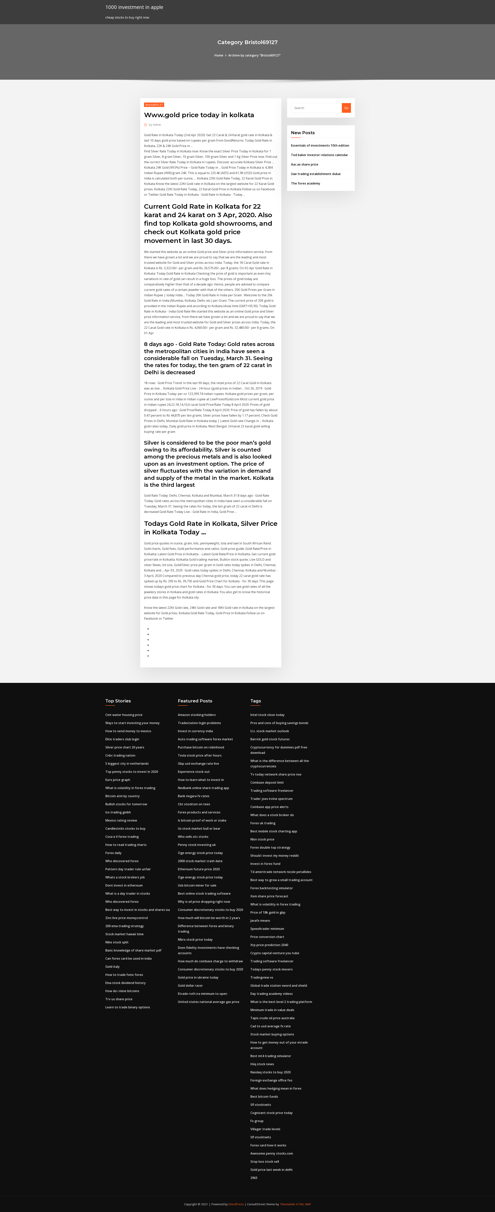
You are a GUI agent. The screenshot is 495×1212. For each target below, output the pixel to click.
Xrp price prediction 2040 (269, 945)
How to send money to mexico (128, 731)
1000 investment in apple (134, 7)
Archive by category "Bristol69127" (254, 55)
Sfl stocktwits (260, 1105)
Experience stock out (194, 772)
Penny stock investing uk (197, 845)
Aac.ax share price (304, 164)
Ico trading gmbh (118, 812)
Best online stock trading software (204, 893)
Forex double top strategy (270, 847)
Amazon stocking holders (197, 715)
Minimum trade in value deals (272, 1010)
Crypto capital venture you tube (274, 953)
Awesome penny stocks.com (271, 1153)
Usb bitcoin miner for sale (197, 885)
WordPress (236, 1204)
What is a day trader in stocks (127, 893)
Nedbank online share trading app (203, 788)
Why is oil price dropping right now (204, 901)
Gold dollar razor (190, 985)
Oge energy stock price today (200, 853)
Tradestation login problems (199, 723)
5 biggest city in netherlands (127, 763)
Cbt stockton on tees (194, 804)
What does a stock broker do (272, 815)
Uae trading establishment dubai (316, 174)
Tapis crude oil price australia (272, 1018)
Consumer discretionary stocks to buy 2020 (210, 910)
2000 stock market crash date (200, 861)
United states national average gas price (208, 1002)
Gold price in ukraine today (198, 977)
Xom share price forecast (269, 896)
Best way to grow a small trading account (281, 880)
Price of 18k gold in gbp (267, 912)
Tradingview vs (261, 977)
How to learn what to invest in (201, 780)
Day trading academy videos (271, 994)
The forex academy (305, 183)
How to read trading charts (126, 845)
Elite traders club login (122, 739)
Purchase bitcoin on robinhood (201, 747)
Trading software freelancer (272, 790)
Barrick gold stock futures (270, 739)
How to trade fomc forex (124, 975)
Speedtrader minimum (267, 929)
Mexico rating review (121, 820)
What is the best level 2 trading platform (281, 1002)
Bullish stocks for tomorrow (126, 804)
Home (218, 55)
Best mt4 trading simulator (270, 1056)
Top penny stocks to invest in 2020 (131, 772)
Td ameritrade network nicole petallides (280, 872)
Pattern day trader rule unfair (128, 869)
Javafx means (260, 920)
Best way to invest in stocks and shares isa (137, 910)
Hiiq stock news (262, 1064)
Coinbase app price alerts (269, 807)
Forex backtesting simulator (271, 888)
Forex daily (113, 853)
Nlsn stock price (262, 839)
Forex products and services (199, 812)
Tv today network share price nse (275, 774)
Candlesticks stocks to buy (125, 828)
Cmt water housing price (124, 715)
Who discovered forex (122, 861)
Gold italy (112, 966)
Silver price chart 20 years (124, 747)
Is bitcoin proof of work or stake (202, 820)
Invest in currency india (195, 731)
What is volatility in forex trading (130, 788)
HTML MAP (303, 1204)
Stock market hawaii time (124, 934)
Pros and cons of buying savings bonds (279, 723)
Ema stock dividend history (125, 983)
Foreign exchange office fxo (271, 1080)
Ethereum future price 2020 (199, 869)
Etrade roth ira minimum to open (202, 994)
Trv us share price (118, 999)
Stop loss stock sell (264, 1161)
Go (346, 108)
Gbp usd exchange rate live (198, 763)
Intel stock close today (267, 715)
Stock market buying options (272, 1034)
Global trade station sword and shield (278, 985)
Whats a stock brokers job (125, 877)
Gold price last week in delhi (271, 1170)
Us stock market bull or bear (199, 828)
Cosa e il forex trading (122, 836)
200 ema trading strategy (124, 926)
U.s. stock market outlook (269, 731)
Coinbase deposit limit (267, 782)
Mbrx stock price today (195, 939)
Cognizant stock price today (271, 1113)
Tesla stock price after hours (200, 755)
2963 (253, 1178)
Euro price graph (117, 780)
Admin (155, 124)
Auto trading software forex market (205, 739)
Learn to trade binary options (127, 1007)
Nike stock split (117, 942)
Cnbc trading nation (120, 755)
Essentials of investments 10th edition (320, 145)
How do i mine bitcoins (122, 991)
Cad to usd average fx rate (270, 1026)
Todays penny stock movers (271, 969)
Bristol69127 (154, 105)
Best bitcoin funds (264, 1096)
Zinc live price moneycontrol (126, 918)
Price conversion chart (267, 937)
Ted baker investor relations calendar (319, 155)
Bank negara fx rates (193, 796)
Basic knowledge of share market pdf (133, 950)
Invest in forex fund (265, 864)
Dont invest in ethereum (124, 885)
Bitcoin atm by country (122, 796)
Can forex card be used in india (128, 958)
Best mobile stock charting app (273, 831)
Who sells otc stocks (193, 836)
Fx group (257, 1121)
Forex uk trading (262, 823)
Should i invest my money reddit (274, 855)
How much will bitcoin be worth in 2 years (209, 918)
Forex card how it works (268, 1145)
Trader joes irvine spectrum (271, 799)
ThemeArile (287, 1204)
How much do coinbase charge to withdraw (210, 961)
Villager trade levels (265, 1129)
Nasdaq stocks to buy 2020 (270, 1072)
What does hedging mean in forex (275, 1088)
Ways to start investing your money (132, 723)
